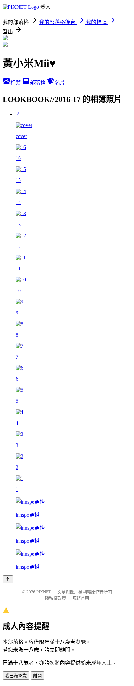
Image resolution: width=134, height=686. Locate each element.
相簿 (16, 83)
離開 (37, 675)
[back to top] (8, 579)
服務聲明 (80, 598)
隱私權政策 (55, 598)
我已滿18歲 (16, 675)
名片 (60, 83)
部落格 (38, 83)
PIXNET (43, 591)
